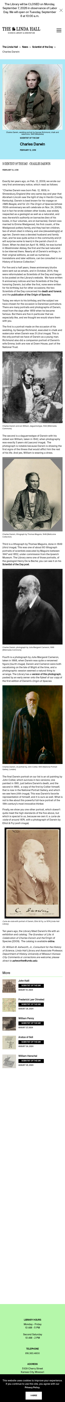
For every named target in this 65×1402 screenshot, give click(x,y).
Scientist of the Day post (15, 564)
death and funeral (51, 291)
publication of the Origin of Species (30, 295)
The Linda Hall (10, 47)
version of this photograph (46, 674)
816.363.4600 (32, 1353)
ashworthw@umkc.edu (24, 961)
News (25, 47)
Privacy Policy (32, 1388)
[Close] (61, 10)
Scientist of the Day (42, 47)
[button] (59, 30)
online (51, 941)
